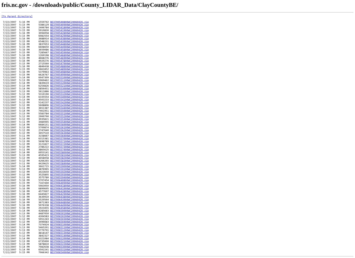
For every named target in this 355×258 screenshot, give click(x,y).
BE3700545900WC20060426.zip (69, 52)
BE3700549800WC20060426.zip (69, 72)
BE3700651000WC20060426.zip (69, 224)
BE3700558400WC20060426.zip (69, 163)
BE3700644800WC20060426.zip (69, 202)
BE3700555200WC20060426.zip (69, 116)
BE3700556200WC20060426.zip (69, 130)
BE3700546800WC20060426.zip (69, 55)
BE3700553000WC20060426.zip (69, 88)
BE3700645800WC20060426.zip (69, 208)
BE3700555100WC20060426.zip (69, 113)
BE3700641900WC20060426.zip (69, 188)
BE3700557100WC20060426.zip (69, 141)
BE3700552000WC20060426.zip (69, 83)
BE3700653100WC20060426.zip (69, 249)
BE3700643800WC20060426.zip (69, 196)
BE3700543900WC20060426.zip (69, 41)
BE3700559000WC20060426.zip (69, 166)
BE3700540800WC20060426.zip (69, 22)
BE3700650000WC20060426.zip (69, 210)
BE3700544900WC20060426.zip (69, 47)
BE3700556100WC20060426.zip (69, 127)
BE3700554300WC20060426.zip (69, 105)
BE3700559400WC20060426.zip (69, 177)
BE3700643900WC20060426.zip (69, 199)
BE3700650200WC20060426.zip (69, 216)
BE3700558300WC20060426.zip (69, 160)
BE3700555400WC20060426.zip (69, 121)
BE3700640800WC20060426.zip (69, 180)
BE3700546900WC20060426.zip (69, 58)
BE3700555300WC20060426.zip (69, 119)
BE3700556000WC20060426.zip (69, 124)
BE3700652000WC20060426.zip (69, 238)
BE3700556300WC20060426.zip (69, 133)
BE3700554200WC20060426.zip (69, 102)
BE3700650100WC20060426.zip (69, 213)
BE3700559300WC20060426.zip (69, 174)
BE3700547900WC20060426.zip (69, 63)
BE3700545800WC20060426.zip (69, 49)
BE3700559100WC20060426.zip (69, 169)
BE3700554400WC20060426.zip (69, 108)
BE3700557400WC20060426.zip (69, 149)
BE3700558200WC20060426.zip (69, 158)
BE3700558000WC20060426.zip (69, 152)
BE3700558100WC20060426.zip (69, 155)
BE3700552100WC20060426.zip (69, 85)
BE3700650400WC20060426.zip (69, 221)
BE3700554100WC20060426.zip (69, 99)
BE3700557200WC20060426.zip (69, 144)
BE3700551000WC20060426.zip (69, 77)
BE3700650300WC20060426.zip (69, 219)
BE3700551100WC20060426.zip (69, 80)
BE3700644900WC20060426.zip (69, 205)
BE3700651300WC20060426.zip (69, 233)
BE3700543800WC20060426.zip (69, 38)
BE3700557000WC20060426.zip (69, 138)
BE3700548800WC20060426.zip (69, 66)
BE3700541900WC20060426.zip (69, 30)
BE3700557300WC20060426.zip (69, 146)
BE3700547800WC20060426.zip (69, 60)
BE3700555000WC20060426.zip (69, 110)
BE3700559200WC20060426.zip (69, 171)
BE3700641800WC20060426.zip (69, 185)
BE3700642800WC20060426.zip (69, 191)
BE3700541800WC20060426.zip (69, 27)
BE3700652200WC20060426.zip (69, 244)
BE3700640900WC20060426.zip (69, 183)
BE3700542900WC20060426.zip (69, 35)
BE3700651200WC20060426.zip (69, 230)
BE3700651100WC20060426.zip (69, 227)
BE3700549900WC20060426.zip (69, 74)
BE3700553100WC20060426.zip (69, 91)
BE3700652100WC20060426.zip (69, 241)
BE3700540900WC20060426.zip (69, 24)
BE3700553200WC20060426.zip (69, 94)
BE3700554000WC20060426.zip (69, 97)
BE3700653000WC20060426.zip (69, 246)
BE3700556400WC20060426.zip (69, 135)
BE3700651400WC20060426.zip (69, 235)
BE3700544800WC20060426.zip (69, 44)
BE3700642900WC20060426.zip (69, 194)
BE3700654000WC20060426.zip (69, 252)
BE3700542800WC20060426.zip (69, 33)
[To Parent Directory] (17, 16)
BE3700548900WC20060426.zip (69, 69)
